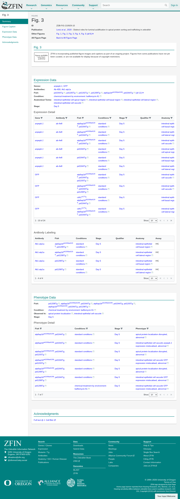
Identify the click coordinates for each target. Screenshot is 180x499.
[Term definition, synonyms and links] (87, 100)
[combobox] (135, 5)
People (111, 459)
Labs (110, 462)
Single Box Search (151, 452)
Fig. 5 (83, 34)
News (110, 445)
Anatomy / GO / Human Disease (52, 459)
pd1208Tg (95, 93)
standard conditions (83, 334)
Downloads (78, 445)
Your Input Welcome (166, 496)
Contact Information (152, 462)
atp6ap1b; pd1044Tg (118, 93)
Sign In (174, 5)
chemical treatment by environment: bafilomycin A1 (76, 96)
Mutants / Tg (43, 452)
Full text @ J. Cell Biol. (44, 420)
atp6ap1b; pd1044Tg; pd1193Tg (86, 177)
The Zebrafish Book (82, 458)
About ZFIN (148, 455)
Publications (43, 462)
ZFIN (75, 473)
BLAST (76, 470)
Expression (43, 449)
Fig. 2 (65, 34)
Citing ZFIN (148, 459)
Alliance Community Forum (120, 455)
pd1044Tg (58, 93)
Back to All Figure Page (66, 38)
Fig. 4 (77, 34)
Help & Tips (148, 445)
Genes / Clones (45, 445)
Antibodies (42, 455)
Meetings (112, 449)
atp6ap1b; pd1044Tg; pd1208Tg (86, 189)
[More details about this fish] (64, 93)
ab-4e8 (59, 123)
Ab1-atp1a (66, 89)
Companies (113, 466)
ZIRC (75, 461)
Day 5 (121, 123)
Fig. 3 (5, 14)
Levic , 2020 (64, 30)
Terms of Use (170, 482)
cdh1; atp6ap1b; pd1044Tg (86, 200)
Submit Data (78, 449)
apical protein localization (59, 313)
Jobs (110, 452)
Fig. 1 (58, 34)
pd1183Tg (70, 93)
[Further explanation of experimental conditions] (100, 96)
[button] (42, 118)
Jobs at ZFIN (149, 466)
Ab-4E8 (57, 89)
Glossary (147, 449)
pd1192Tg (83, 93)
